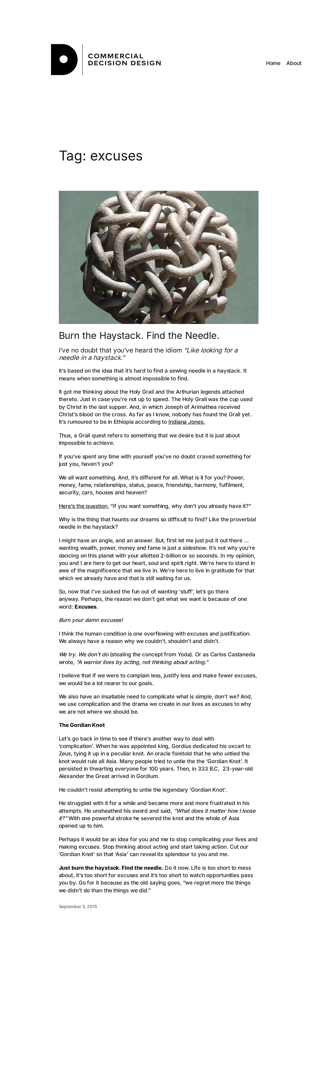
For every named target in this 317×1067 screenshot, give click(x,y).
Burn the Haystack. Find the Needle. (139, 335)
